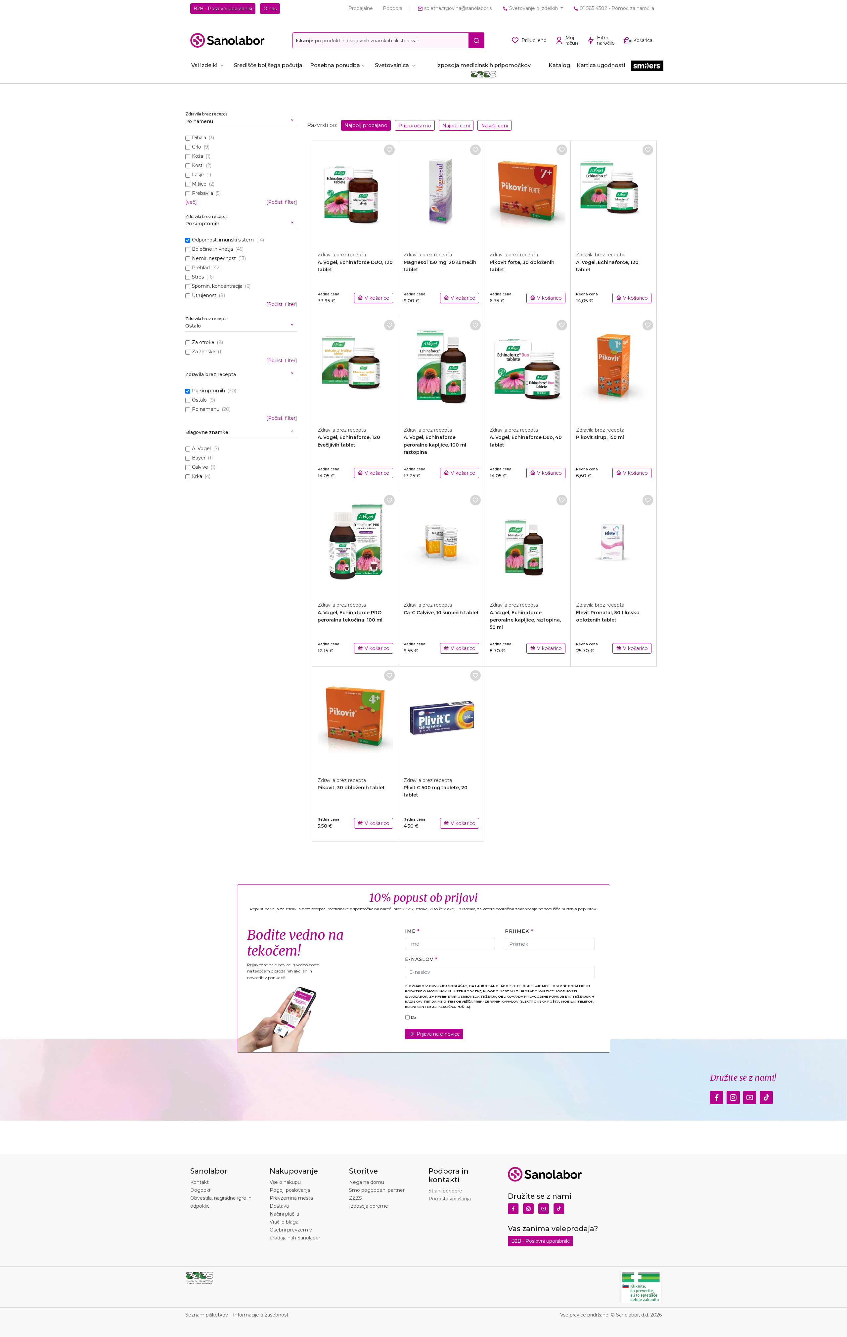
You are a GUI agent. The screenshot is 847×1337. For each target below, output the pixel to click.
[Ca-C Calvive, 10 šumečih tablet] (441, 543)
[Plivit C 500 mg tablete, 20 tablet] (441, 718)
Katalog (559, 65)
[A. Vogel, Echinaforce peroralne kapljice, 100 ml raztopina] (441, 368)
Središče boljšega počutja (268, 65)
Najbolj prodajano (365, 125)
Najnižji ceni (456, 126)
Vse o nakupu (285, 1182)
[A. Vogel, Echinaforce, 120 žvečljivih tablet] (355, 368)
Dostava (279, 1206)
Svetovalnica (392, 65)
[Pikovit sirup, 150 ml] (613, 368)
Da (413, 1017)
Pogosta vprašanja (449, 1199)
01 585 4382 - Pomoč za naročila (616, 8)
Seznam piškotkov (206, 1315)
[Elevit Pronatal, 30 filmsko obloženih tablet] (613, 543)
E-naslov (419, 959)
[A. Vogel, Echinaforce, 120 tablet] (613, 192)
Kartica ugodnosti (601, 65)
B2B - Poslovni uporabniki (223, 9)
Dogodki (200, 1190)
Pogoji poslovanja (290, 1190)
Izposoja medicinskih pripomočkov (483, 65)
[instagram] (733, 1096)
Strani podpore (445, 1191)
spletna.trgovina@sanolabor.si (458, 8)
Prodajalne (360, 8)
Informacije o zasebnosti (261, 1315)
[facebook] (717, 1096)
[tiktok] (766, 1096)
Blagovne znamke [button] (206, 432)
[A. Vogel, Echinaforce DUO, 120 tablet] (355, 192)
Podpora (392, 8)
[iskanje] (476, 40)
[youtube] (750, 1096)
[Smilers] (647, 66)
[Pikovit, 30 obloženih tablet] (355, 718)
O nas (270, 9)
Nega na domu (366, 1182)
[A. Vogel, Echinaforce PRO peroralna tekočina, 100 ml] (355, 543)
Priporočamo (414, 126)
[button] (241, 118)
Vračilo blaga (284, 1222)
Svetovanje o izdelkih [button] (533, 8)
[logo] (227, 40)
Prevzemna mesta (291, 1198)
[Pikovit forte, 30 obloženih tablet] (527, 192)
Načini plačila (284, 1214)
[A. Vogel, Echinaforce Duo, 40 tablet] (527, 368)
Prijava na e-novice (438, 1034)
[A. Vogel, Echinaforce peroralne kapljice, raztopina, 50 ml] (527, 543)
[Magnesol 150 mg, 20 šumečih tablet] (441, 192)
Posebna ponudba (335, 65)
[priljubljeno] (389, 150)
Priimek (517, 931)
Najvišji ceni (494, 126)
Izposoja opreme (368, 1206)
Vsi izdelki (204, 65)
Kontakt (199, 1182)
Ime (410, 931)
